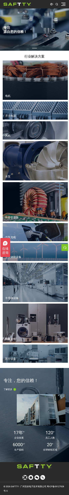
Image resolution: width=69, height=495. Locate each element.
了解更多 (8, 389)
